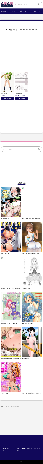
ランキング (13, 11)
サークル (33, 11)
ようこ (10, 95)
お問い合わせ (6, 449)
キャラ (27, 11)
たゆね (23, 95)
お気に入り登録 (7, 98)
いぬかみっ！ (4, 95)
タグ (40, 11)
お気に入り (4, 11)
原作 (21, 11)
